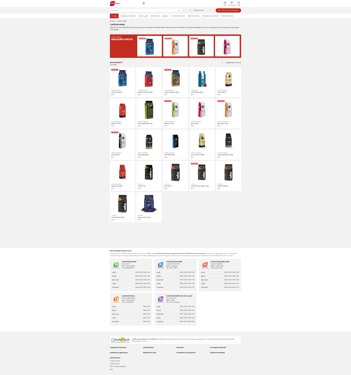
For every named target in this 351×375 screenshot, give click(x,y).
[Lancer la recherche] (179, 10)
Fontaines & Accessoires (210, 16)
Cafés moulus (114, 364)
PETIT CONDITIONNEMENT (118, 366)
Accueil (112, 21)
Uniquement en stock (233, 63)
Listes (224, 5)
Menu (115, 16)
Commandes (232, 5)
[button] (228, 10)
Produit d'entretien (227, 16)
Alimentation (155, 16)
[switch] (191, 10)
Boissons (165, 16)
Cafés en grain (143, 16)
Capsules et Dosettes (128, 16)
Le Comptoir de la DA (178, 16)
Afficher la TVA (199, 10)
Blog (111, 369)
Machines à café (193, 16)
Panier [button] (238, 5)
